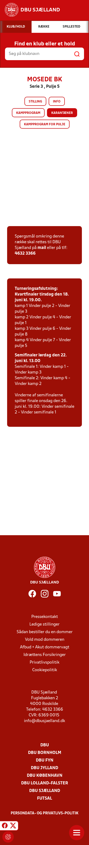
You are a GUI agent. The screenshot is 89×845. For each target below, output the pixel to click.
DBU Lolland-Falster (44, 783)
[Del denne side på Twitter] (13, 826)
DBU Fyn (44, 760)
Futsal (44, 798)
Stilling (35, 101)
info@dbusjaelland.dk (44, 721)
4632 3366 (25, 254)
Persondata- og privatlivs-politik (45, 813)
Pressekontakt (44, 617)
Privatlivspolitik (44, 662)
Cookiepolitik (44, 670)
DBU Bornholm (44, 753)
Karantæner (62, 113)
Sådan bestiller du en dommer (45, 632)
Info (57, 101)
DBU (44, 745)
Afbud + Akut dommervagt (44, 647)
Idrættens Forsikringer (44, 655)
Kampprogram (28, 113)
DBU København (44, 776)
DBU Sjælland (44, 791)
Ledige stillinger (44, 624)
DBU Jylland (44, 768)
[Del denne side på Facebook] (5, 826)
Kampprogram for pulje (44, 124)
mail (41, 248)
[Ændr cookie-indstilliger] (8, 837)
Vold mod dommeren (44, 640)
